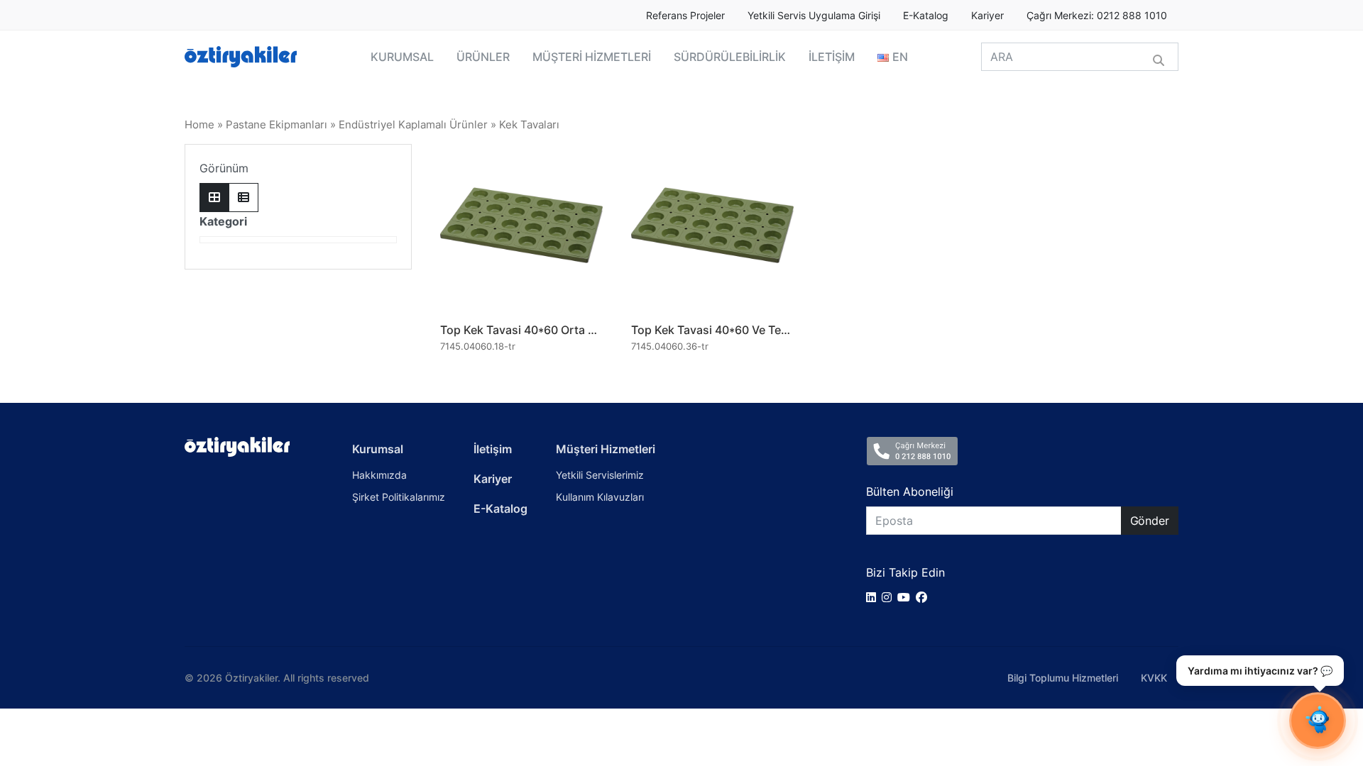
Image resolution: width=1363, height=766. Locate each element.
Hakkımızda (379, 475)
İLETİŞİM (832, 57)
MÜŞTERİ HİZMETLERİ (591, 57)
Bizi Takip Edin (905, 572)
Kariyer (987, 15)
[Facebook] (924, 597)
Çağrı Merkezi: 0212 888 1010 (1097, 15)
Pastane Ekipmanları (276, 124)
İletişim (493, 449)
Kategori (223, 221)
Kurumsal (377, 449)
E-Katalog (925, 15)
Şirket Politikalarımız (398, 497)
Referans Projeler (685, 15)
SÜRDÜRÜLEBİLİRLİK (730, 57)
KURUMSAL (402, 57)
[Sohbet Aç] (1317, 720)
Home (199, 124)
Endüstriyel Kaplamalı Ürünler (413, 124)
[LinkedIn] (874, 597)
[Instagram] (889, 597)
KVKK (1154, 678)
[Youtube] (906, 597)
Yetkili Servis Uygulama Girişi (814, 15)
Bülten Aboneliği (909, 491)
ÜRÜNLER (483, 57)
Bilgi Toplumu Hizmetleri (1062, 678)
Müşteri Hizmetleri (605, 449)
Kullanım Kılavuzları (600, 497)
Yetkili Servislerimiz (600, 475)
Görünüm (223, 168)
